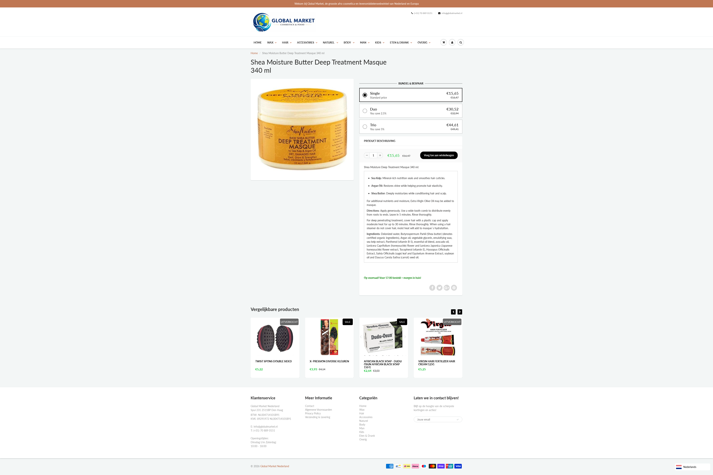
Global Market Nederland (274, 466)
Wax (270, 42)
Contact (309, 405)
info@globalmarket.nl (452, 13)
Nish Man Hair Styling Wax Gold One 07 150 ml (437, 363)
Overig (422, 42)
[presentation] (453, 311)
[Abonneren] (457, 420)
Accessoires (305, 42)
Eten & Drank (399, 42)
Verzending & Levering (317, 417)
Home (258, 42)
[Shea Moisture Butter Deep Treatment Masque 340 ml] (302, 129)
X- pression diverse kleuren (275, 361)
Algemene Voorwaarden (318, 409)
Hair (285, 42)
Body (347, 42)
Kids (378, 42)
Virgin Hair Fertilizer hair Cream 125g (382, 363)
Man (363, 42)
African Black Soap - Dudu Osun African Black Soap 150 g (328, 364)
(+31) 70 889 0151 (423, 13)
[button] (411, 95)
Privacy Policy (313, 413)
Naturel (329, 42)
